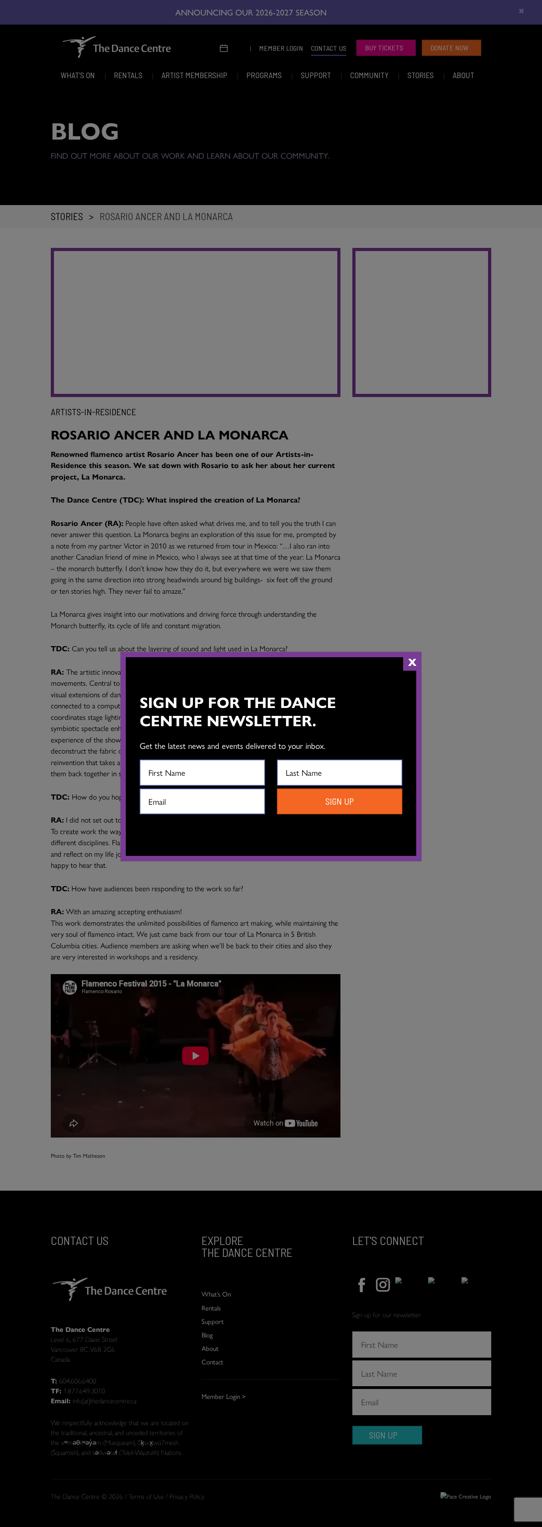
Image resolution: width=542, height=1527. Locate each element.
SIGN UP (339, 801)
